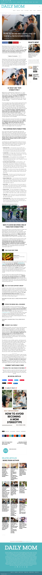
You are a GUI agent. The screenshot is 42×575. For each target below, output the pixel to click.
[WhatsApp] (10, 436)
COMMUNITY (39, 10)
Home (3, 13)
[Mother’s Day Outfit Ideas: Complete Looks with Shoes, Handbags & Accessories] (23, 483)
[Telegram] (20, 436)
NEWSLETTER (26, 2)
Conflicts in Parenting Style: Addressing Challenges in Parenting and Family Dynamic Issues (23, 472)
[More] (20, 43)
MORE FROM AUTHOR (11, 460)
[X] (8, 0)
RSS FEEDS (30, 2)
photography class (6, 312)
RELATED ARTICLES (9, 458)
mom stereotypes (12, 431)
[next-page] (4, 535)
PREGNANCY (31, 51)
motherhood (18, 431)
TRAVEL (34, 10)
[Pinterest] (5, 0)
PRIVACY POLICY (3, 3)
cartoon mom (7, 431)
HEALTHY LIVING (13, 485)
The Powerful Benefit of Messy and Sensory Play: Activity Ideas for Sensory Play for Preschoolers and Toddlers (23, 509)
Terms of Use (26, 572)
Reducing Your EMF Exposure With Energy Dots (22, 443)
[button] (40, 6)
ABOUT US (14, 2)
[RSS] (7, 0)
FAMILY (14, 10)
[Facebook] (2, 0)
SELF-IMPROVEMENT (16, 31)
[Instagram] (3, 0)
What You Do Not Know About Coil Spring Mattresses (7, 443)
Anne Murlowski (7, 38)
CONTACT (36, 2)
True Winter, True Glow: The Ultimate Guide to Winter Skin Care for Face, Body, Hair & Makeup (5, 526)
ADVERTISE (18, 2)
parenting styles (23, 431)
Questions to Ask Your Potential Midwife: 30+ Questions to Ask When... (35, 68)
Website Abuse (31, 572)
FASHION (22, 485)
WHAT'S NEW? (33, 42)
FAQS (33, 2)
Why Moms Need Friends (12, 204)
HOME (31, 10)
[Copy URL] (24, 436)
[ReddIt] (15, 436)
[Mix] (22, 436)
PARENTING (11, 31)
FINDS (22, 10)
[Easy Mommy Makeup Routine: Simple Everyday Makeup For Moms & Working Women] (23, 519)
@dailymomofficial (27, 541)
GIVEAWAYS (10, 2)
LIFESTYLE (18, 10)
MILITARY (2, 2)
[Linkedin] (12, 436)
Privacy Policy (21, 572)
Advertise (16, 572)
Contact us (37, 572)
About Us (12, 572)
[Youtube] (10, 0)
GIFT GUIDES (6, 2)
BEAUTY (4, 521)
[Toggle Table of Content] (19, 56)
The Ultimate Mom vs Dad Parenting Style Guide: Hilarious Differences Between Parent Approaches (5, 508)
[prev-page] (2, 535)
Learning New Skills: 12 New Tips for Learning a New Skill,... (36, 76)
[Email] (17, 436)
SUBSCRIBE (22, 2)
